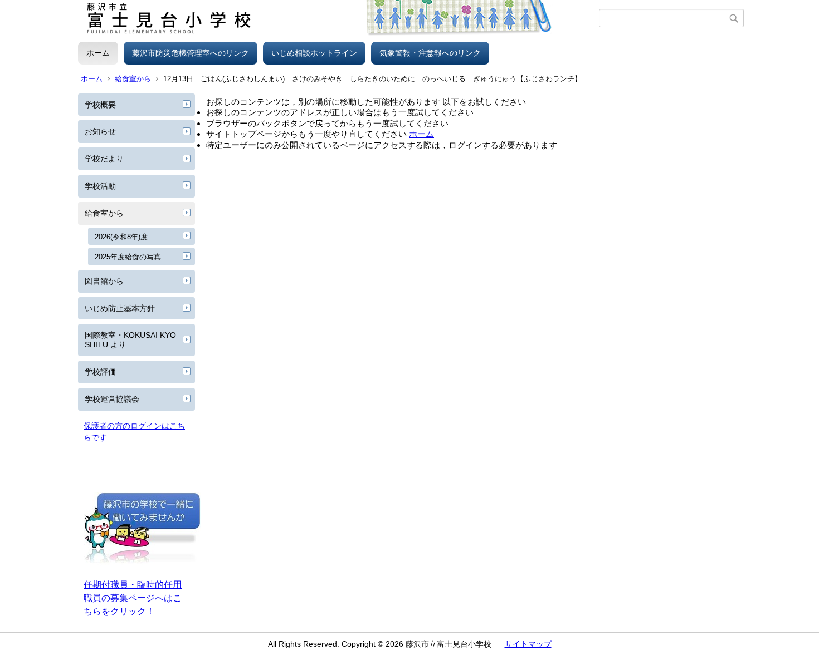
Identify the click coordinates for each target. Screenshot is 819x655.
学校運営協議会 (112, 399)
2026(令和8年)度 (121, 237)
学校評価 (100, 371)
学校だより (104, 158)
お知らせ (100, 131)
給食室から (133, 79)
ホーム (98, 52)
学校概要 (100, 104)
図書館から (104, 281)
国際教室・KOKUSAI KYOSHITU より (130, 340)
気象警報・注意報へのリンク (430, 52)
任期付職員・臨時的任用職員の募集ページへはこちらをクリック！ (133, 598)
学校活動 (100, 185)
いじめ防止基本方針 (120, 308)
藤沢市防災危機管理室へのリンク (190, 52)
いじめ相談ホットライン (314, 52)
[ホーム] (338, 18)
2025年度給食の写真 (128, 257)
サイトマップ (528, 643)
